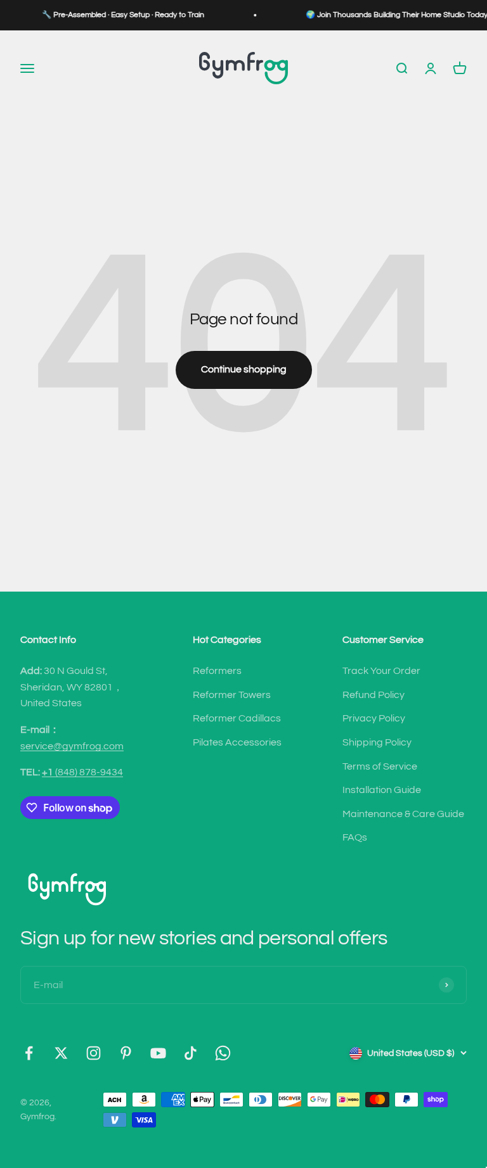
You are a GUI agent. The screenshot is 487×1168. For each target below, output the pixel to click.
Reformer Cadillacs (237, 718)
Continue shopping (244, 369)
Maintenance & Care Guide (403, 814)
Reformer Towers (232, 695)
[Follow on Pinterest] (125, 1053)
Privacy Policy (373, 718)
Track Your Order (381, 671)
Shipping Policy (377, 742)
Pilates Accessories (237, 742)
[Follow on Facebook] (28, 1053)
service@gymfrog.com (72, 746)
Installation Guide (381, 790)
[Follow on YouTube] (158, 1053)
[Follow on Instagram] (93, 1053)
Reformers (217, 671)
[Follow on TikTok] (190, 1053)
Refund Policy (373, 695)
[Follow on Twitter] (61, 1053)
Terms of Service (379, 766)
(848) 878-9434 (82, 772)
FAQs (354, 837)
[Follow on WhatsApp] (222, 1053)
